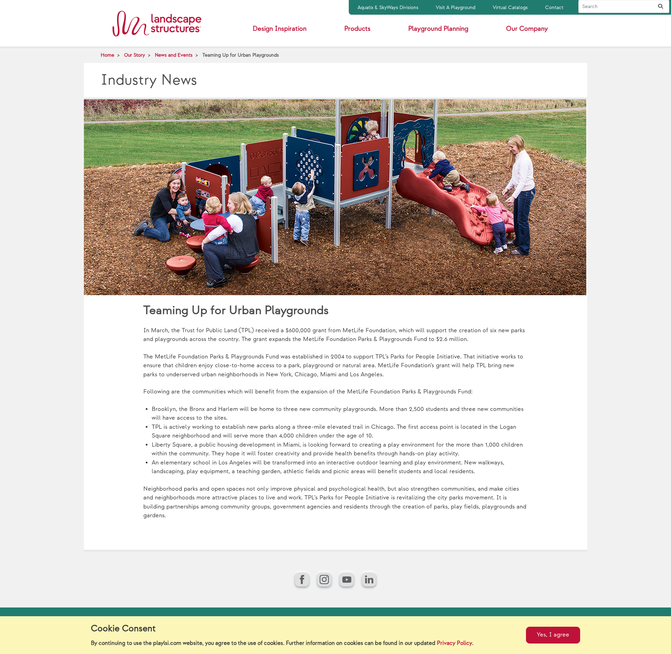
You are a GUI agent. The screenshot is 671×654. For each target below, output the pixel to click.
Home (107, 55)
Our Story (134, 55)
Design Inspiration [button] (279, 29)
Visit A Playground (455, 7)
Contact (554, 7)
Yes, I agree (553, 634)
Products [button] (357, 29)
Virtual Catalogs (510, 7)
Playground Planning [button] (438, 29)
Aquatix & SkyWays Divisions (388, 7)
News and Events (174, 55)
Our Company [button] (527, 29)
